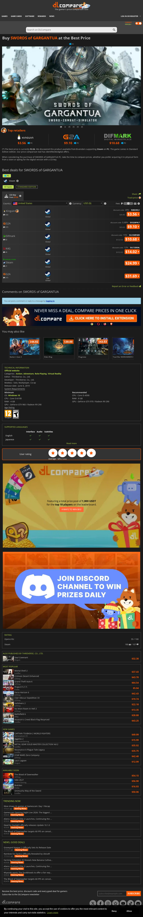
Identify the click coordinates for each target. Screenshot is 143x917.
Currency (77, 204)
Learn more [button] (52, 912)
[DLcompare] (11, 902)
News (51, 16)
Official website (11, 370)
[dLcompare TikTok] (129, 903)
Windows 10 (14, 395)
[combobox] (40, 203)
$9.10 (132, 226)
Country (7, 204)
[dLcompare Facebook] (99, 903)
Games (5, 16)
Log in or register (129, 16)
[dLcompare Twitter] (92, 903)
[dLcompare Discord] (137, 903)
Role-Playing (41, 373)
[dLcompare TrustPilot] (114, 903)
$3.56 (132, 214)
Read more (71, 443)
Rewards (42, 16)
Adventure (28, 373)
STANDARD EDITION (26, 186)
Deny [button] (114, 911)
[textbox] (23, 203)
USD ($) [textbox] (87, 203)
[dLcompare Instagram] (107, 903)
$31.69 (131, 276)
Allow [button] (129, 911)
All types (8, 186)
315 (6, 227)
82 (6, 239)
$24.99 (131, 263)
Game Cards (16, 16)
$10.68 (131, 239)
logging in (50, 301)
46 (6, 252)
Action (19, 373)
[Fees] (128, 203)
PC (8, 175)
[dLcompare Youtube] (122, 903)
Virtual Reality (54, 373)
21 (6, 266)
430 (6, 215)
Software (29, 16)
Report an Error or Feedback (125, 286)
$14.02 (131, 251)
